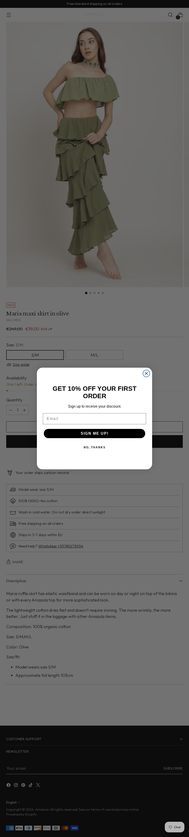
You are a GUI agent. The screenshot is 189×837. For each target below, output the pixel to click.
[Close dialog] (146, 373)
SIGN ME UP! (95, 433)
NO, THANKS (95, 447)
